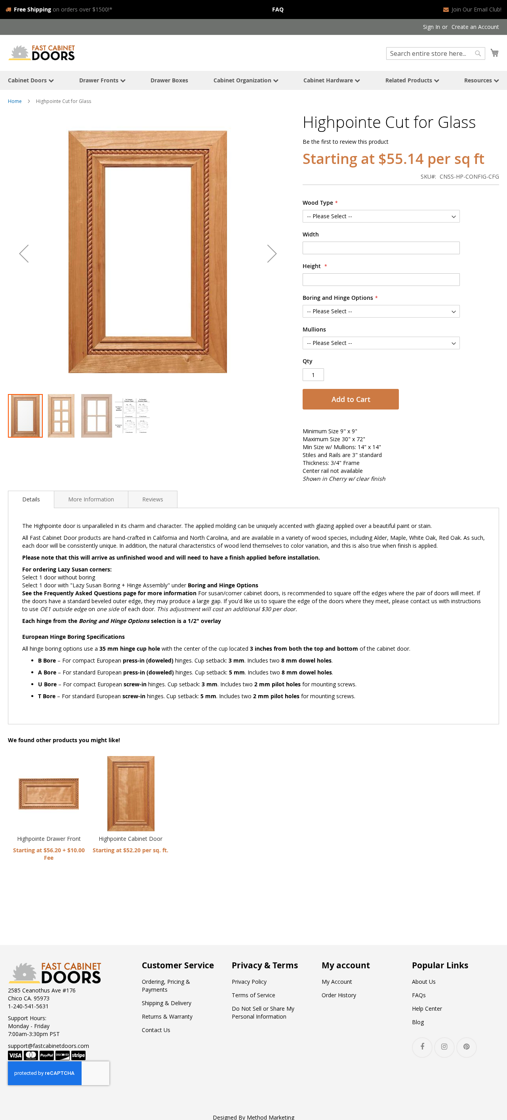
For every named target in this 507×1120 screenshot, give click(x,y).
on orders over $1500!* (63, 9)
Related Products (409, 80)
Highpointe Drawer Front (49, 838)
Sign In (431, 26)
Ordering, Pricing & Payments (166, 985)
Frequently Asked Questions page (90, 593)
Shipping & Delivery (166, 1003)
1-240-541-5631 (28, 1006)
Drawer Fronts (99, 80)
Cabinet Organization (243, 80)
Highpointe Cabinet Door (130, 838)
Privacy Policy (249, 981)
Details (31, 499)
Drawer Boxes (169, 80)
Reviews (152, 499)
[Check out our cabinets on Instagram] (444, 1047)
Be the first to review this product (346, 141)
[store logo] (41, 52)
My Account (337, 981)
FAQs (419, 995)
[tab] (31, 499)
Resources (479, 80)
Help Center (427, 1008)
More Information (91, 499)
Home (15, 101)
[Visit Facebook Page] (422, 1047)
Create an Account (475, 26)
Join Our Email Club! (476, 9)
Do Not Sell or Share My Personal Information (263, 1012)
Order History (339, 995)
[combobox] (435, 53)
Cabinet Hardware (329, 80)
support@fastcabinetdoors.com (48, 1046)
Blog (418, 1022)
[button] (24, 253)
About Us (424, 981)
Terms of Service (253, 995)
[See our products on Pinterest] (466, 1047)
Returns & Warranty (167, 1016)
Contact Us (156, 1030)
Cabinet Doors (28, 80)
